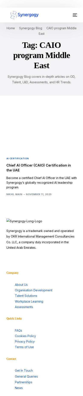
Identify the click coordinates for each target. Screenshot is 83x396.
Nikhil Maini (14, 194)
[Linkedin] (11, 260)
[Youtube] (23, 260)
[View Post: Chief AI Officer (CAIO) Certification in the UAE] (41, 130)
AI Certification (17, 158)
